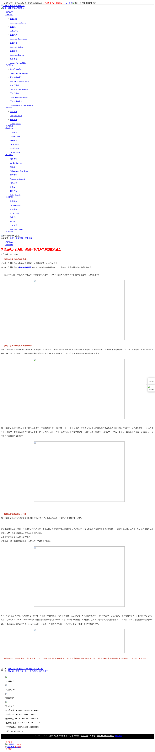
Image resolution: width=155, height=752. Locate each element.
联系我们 (9, 232)
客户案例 (9, 126)
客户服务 (9, 155)
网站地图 (118, 736)
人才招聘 (9, 197)
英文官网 (69, 3)
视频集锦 (9, 128)
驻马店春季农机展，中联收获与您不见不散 (25, 669)
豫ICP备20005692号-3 (105, 736)
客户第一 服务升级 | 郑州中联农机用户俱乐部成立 (28, 671)
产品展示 (9, 65)
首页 (12, 238)
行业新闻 (28, 238)
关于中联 (9, 15)
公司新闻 (9, 242)
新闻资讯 (9, 107)
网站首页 (9, 12)
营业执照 (84, 736)
